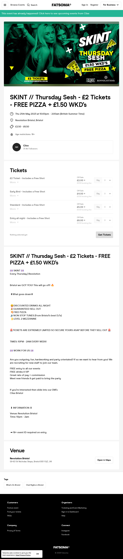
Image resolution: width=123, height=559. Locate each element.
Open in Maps (104, 460)
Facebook (65, 535)
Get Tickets (104, 234)
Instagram (66, 531)
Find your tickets (14, 512)
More (13, 182)
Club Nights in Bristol (35, 485)
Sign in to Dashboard (70, 512)
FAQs (9, 516)
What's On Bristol (13, 485)
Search (34, 5)
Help (63, 516)
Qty (98, 180)
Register (94, 5)
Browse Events (17, 5)
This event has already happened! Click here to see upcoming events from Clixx (45, 13)
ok (37, 554)
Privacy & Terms (13, 531)
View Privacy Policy (22, 555)
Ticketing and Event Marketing (74, 508)
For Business (109, 5)
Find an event (12, 508)
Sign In (85, 5)
